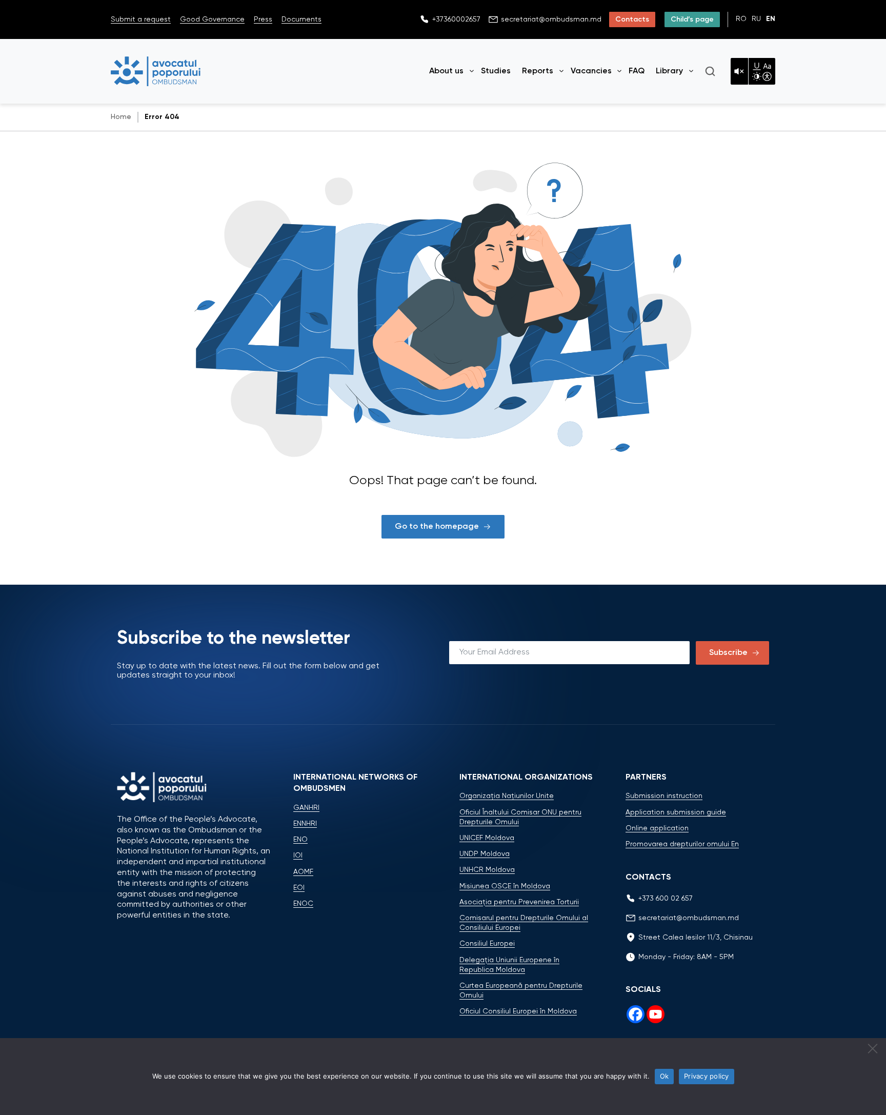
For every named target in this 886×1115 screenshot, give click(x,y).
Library (669, 71)
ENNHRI (305, 823)
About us (446, 71)
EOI (299, 887)
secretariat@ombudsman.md (551, 19)
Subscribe (728, 653)
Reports (537, 71)
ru (756, 19)
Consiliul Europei (487, 943)
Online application (657, 828)
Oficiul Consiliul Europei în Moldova (518, 1011)
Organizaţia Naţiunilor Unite (506, 796)
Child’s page (692, 19)
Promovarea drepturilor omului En (682, 844)
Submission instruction (664, 796)
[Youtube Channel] (655, 1014)
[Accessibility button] (762, 71)
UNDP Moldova (484, 854)
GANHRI (306, 807)
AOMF (303, 871)
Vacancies (591, 71)
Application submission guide (676, 812)
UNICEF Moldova (486, 838)
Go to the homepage (437, 527)
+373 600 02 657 (665, 898)
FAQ (637, 71)
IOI (298, 855)
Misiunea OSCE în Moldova (504, 886)
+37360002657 (456, 19)
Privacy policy (706, 1076)
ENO (300, 839)
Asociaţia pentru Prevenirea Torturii (519, 902)
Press (263, 19)
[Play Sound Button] (739, 71)
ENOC (303, 903)
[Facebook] (636, 1014)
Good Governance (212, 19)
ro (741, 19)
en (770, 19)
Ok (664, 1076)
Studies (496, 71)
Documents (301, 19)
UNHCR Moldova (487, 869)
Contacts (632, 19)
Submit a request (141, 19)
